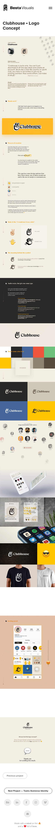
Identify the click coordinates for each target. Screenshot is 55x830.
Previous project (15, 776)
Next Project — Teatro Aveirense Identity (28, 791)
